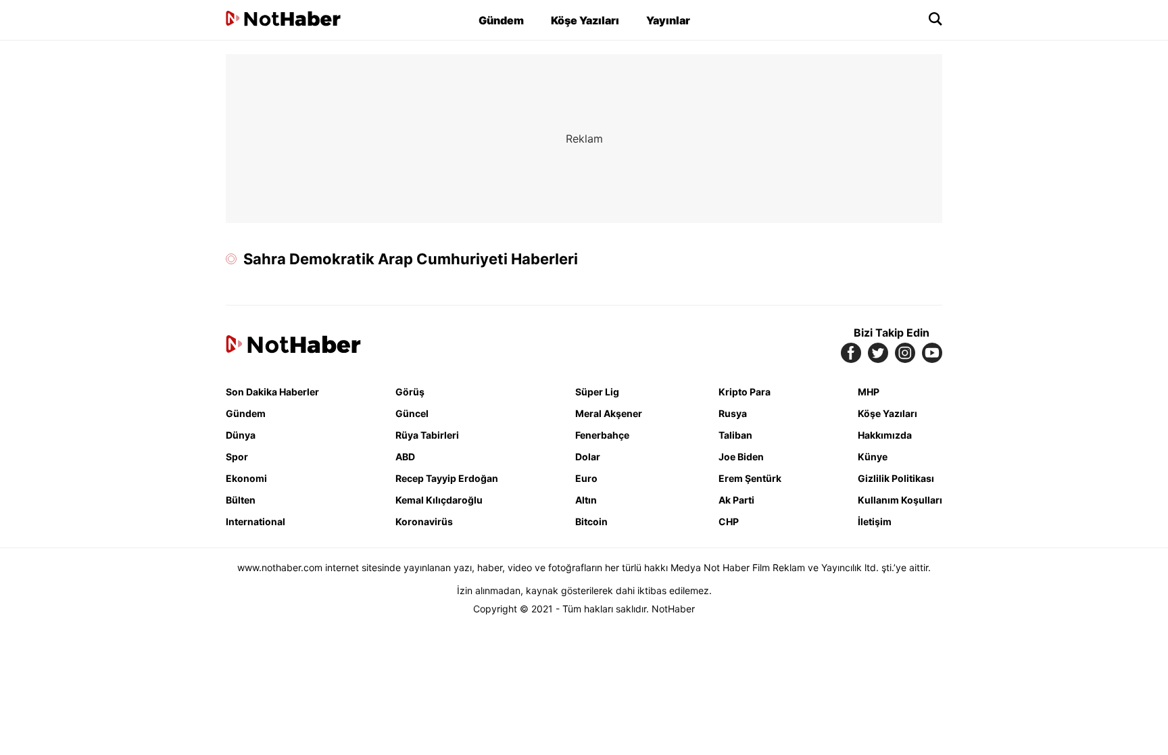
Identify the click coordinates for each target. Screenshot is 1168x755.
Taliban (735, 435)
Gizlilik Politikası (896, 478)
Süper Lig (597, 391)
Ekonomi (246, 478)
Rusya (733, 413)
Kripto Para (745, 391)
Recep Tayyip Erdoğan (446, 478)
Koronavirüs (424, 521)
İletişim (875, 521)
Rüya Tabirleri (427, 435)
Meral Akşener (608, 413)
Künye (872, 456)
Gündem (501, 20)
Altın (586, 500)
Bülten (241, 500)
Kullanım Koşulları (900, 500)
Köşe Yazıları (585, 20)
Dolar (587, 456)
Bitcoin (591, 521)
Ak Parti (736, 500)
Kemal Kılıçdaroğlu (439, 500)
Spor (237, 456)
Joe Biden (741, 456)
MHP (868, 391)
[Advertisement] (110, 257)
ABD (405, 456)
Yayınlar (668, 20)
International (255, 521)
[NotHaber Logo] (283, 20)
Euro (586, 478)
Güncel (412, 413)
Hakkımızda (885, 435)
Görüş (409, 391)
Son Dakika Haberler (272, 391)
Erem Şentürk (750, 478)
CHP (729, 521)
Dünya (241, 435)
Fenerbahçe (602, 435)
